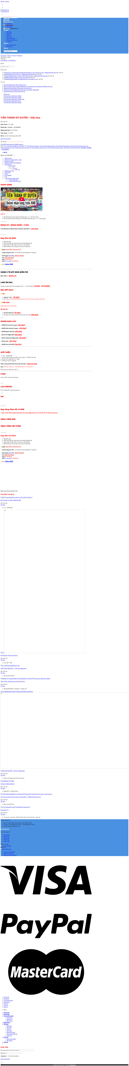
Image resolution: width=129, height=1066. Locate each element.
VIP (6, 177)
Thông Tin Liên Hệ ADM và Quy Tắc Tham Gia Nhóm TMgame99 (21, 90)
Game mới (9, 25)
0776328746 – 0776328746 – (8, 60)
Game (9, 55)
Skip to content (5, 1)
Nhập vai (9, 32)
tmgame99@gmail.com (11, 63)
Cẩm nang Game (11, 45)
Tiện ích (6, 43)
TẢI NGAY (16, 297)
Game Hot (9, 23)
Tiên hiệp (9, 33)
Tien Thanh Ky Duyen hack (78, 146)
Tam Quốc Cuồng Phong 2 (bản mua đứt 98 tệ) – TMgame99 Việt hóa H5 (21, 797)
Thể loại (6, 30)
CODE (6, 174)
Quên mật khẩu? (5, 1059)
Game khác (7, 835)
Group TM (13, 144)
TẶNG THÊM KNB (13, 179)
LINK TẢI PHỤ (8, 164)
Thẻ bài (9, 35)
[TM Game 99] (5, 10)
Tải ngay (3, 505)
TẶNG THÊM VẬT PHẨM (15, 181)
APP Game (9, 27)
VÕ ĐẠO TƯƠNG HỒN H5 (7, 784)
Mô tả (5, 152)
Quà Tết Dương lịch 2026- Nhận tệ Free (14, 91)
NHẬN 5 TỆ (12, 276)
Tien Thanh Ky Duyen (33, 146)
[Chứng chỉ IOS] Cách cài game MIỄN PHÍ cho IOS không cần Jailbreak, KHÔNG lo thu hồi (28, 86)
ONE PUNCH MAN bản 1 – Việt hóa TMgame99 (13, 668)
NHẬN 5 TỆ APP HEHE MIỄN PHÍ (13, 163)
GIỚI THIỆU (8, 172)
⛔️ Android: (17, 169)
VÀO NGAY (21, 325)
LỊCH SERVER (8, 175)
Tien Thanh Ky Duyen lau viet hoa (21, 148)
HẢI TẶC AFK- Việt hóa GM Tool (9, 655)
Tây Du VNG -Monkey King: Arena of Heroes (13, 681)
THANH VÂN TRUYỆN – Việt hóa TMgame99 (13, 771)
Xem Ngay (34, 229)
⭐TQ (13, 167)
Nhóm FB (15, 28)
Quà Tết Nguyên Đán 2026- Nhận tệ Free (15, 85)
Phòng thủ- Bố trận (12, 40)
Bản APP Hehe (12, 165)
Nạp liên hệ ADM (9, 161)
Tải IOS (2, 144)
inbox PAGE (9, 264)
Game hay (6, 840)
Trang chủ (6, 18)
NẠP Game (7, 28)
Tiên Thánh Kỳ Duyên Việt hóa (72, 148)
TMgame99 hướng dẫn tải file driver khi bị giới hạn (18, 88)
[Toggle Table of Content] (14, 155)
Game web (7, 841)
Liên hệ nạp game (6, 139)
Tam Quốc (9, 37)
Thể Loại (14, 55)
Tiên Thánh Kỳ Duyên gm (63, 146)
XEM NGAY (34, 315)
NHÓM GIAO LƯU (9, 171)
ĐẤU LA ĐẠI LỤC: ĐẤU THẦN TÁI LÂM (11, 500)
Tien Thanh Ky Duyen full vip (47, 146)
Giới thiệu (7, 20)
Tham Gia (18, 344)
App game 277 (5, 810)
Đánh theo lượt (11, 38)
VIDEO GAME (8, 158)
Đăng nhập (3, 1056)
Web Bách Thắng (73, 1064)
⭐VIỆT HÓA (14, 168)
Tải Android (7, 144)
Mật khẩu (4, 1053)
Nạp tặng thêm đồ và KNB (12, 178)
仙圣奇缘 (83, 148)
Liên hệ (6, 48)
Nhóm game (19, 144)
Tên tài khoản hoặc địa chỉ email (10, 1050)
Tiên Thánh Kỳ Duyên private (55, 148)
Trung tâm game (8, 22)
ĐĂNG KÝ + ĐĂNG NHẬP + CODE (13, 160)
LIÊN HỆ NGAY (19, 256)
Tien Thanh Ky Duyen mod (39, 148)
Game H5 (9, 41)
